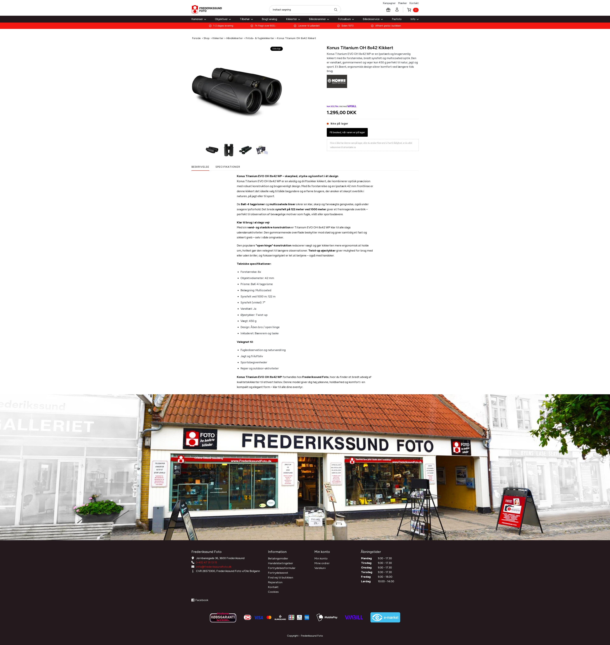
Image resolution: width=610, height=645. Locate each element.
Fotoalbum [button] (344, 19)
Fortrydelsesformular (281, 568)
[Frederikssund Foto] (206, 9)
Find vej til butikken (280, 577)
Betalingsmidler (278, 558)
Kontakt (414, 3)
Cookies (273, 592)
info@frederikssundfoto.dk (213, 566)
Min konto (321, 558)
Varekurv (320, 568)
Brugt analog (269, 19)
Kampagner (389, 3)
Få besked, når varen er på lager (347, 132)
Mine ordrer (322, 563)
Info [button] (412, 19)
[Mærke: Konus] (337, 81)
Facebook (201, 600)
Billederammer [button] (317, 19)
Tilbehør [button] (245, 19)
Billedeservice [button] (371, 19)
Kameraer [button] (197, 19)
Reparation (275, 582)
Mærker (402, 3)
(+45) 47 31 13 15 (206, 562)
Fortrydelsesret (278, 572)
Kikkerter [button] (291, 19)
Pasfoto (397, 19)
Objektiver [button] (221, 19)
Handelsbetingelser (280, 563)
